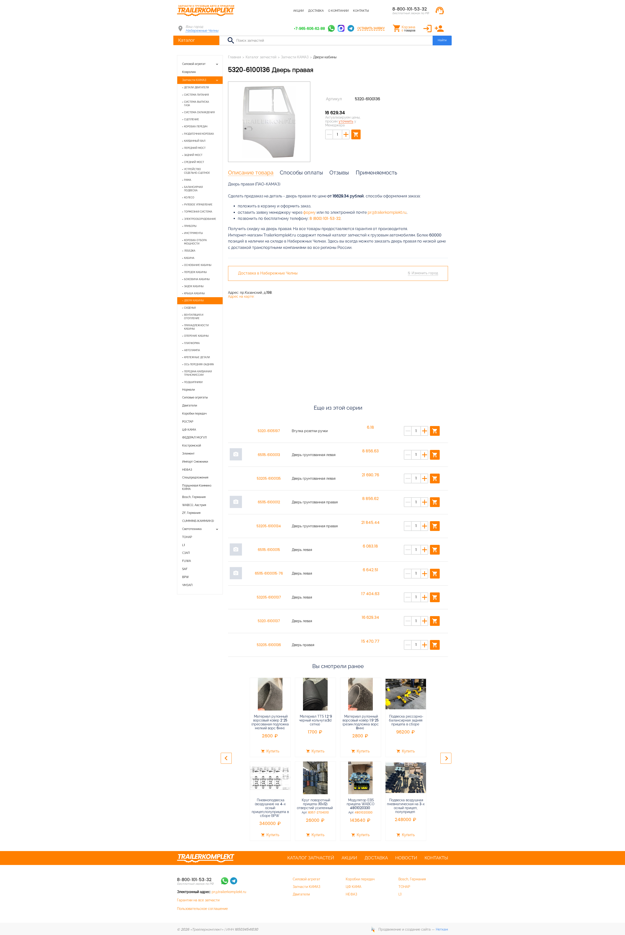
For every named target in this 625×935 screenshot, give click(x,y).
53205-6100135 (269, 478)
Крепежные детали (197, 357)
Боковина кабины (197, 279)
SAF (185, 569)
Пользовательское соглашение (202, 909)
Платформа (192, 343)
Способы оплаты (301, 172)
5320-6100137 (269, 621)
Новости (406, 857)
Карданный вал (194, 141)
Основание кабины (197, 265)
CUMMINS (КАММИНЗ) (198, 521)
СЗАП (186, 553)
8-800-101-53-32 (409, 8)
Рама (187, 180)
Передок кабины (195, 272)
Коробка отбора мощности (195, 242)
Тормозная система (198, 211)
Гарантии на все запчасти (198, 900)
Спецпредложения (195, 477)
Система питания (196, 94)
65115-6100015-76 (269, 573)
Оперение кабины (196, 336)
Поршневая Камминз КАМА (196, 487)
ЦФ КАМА (189, 429)
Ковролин (189, 72)
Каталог (186, 40)
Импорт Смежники (195, 461)
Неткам (442, 929)
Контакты (361, 10)
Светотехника (192, 529)
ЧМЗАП (187, 585)
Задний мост (193, 155)
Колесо (189, 197)
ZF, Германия (191, 513)
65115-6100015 (269, 550)
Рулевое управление (198, 204)
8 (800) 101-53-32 (325, 218)
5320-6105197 (269, 431)
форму (309, 212)
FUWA (186, 561)
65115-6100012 (269, 502)
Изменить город (425, 273)
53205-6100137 (269, 597)
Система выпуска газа (196, 104)
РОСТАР (187, 421)
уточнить (346, 121)
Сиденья (190, 307)
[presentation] (226, 758)
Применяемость (376, 172)
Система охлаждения (199, 112)
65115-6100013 (269, 455)
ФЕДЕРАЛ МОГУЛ (194, 437)
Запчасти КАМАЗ (194, 80)
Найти (442, 40)
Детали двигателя (196, 87)
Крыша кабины (194, 293)
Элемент (188, 453)
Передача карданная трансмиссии (198, 373)
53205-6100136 (269, 645)
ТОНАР (187, 537)
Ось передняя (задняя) (199, 364)
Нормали (188, 389)
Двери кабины (194, 300)
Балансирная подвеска (193, 189)
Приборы (190, 226)
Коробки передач (194, 413)
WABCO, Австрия (194, 505)
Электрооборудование (200, 219)
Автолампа (192, 350)
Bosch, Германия (194, 497)
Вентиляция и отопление (193, 317)
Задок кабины (194, 286)
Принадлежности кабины (196, 327)
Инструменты (193, 233)
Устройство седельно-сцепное (197, 171)
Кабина (189, 258)
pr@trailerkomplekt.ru (387, 212)
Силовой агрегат (194, 64)
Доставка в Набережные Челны (268, 273)
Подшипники (193, 382)
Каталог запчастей (273, 10)
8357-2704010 (318, 812)
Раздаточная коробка (199, 133)
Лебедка (189, 250)
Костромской (191, 445)
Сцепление (191, 119)
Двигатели (189, 405)
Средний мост (194, 162)
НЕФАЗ (187, 469)
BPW (185, 577)
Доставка (316, 10)
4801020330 (364, 812)
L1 (183, 545)
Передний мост (195, 148)
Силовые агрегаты (195, 397)
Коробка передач (195, 126)
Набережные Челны (202, 30)
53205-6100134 (269, 526)
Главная (234, 57)
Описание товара (250, 172)
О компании (338, 10)
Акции (298, 10)
